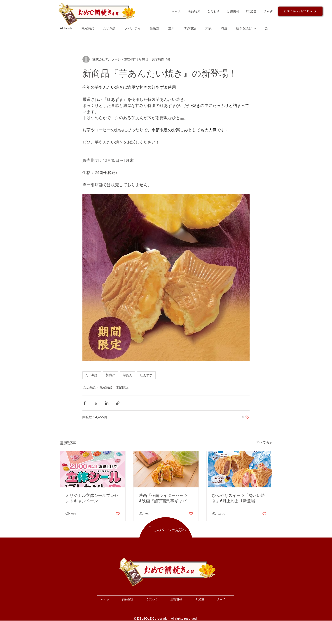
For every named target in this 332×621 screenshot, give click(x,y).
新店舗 (154, 28)
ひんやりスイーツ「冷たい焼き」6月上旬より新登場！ (238, 498)
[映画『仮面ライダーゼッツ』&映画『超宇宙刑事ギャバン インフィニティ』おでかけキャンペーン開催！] (166, 469)
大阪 (208, 28)
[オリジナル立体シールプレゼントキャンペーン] (92, 469)
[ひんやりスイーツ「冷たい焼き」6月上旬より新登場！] (239, 469)
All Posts (66, 28)
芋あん (127, 375)
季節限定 (190, 28)
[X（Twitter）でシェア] (96, 403)
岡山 (224, 28)
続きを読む (244, 28)
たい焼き (109, 28)
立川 (171, 28)
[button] (266, 28)
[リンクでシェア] (118, 403)
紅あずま (146, 375)
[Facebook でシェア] (84, 403)
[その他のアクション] (247, 59)
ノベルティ (133, 28)
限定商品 (88, 28)
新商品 (110, 375)
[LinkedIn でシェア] (107, 403)
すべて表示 (264, 442)
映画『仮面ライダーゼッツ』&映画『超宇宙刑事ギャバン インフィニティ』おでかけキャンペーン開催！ (165, 498)
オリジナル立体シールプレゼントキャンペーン (91, 498)
